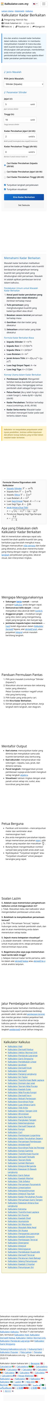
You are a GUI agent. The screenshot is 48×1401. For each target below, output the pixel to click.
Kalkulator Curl (15, 1132)
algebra (24, 775)
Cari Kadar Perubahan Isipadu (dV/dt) (22, 165)
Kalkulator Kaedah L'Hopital (21, 1264)
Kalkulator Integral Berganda (22, 1166)
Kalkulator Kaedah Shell (19, 1218)
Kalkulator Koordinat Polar (21, 1101)
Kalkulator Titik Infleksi (19, 1181)
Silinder (18, 488)
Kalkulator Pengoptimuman (21, 1190)
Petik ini (8, 26)
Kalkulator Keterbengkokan (21, 1123)
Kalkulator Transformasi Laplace (23, 1212)
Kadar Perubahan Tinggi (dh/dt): (20, 146)
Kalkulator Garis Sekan (19, 1175)
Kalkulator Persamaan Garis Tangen (25, 1199)
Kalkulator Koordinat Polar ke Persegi (26, 1147)
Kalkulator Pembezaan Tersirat (23, 1239)
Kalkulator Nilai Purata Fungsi (22, 1092)
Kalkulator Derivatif (17, 1071)
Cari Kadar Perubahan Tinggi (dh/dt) (25, 177)
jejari (38, 840)
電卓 (44, 1388)
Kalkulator (5, 1378)
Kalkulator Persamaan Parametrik (24, 1184)
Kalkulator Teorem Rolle (19, 1159)
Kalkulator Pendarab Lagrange (23, 1055)
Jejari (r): (8, 98)
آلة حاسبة (37, 1384)
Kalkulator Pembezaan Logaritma (24, 1135)
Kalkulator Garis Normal (19, 1117)
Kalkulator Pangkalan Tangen (22, 1120)
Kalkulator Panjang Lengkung (22, 1074)
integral (18, 632)
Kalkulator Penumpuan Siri (21, 1267)
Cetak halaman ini (12, 23)
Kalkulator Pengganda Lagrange (23, 1233)
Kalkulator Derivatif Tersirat (21, 1255)
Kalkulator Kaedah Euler (19, 1089)
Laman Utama (7, 11)
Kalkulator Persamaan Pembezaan (24, 1141)
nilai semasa (29, 545)
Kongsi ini (40, 26)
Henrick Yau (21, 19)
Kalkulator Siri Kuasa (18, 1230)
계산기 (8, 1391)
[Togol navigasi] (43, 3)
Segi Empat (17, 501)
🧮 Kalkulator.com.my (14, 3)
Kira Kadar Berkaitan (24, 197)
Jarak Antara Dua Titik (17, 507)
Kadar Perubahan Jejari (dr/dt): (20, 131)
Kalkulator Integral (17, 1245)
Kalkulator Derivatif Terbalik (21, 1156)
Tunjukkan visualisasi (17, 189)
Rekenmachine (20, 1384)
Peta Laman (26, 1352)
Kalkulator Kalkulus (9, 1331)
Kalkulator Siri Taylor (18, 1077)
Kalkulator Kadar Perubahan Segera (25, 1138)
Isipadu (10, 488)
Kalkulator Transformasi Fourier (23, 1153)
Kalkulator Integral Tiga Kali (21, 1193)
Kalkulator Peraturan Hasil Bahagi (24, 1258)
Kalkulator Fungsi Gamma (20, 1150)
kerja (19, 601)
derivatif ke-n (39, 961)
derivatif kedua (21, 961)
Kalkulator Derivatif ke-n (19, 1095)
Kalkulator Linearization (19, 1187)
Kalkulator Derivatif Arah (20, 1067)
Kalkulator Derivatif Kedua (20, 1049)
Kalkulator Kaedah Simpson (21, 1236)
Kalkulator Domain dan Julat (21, 1083)
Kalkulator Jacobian (17, 1064)
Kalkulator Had (15, 1046)
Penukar (38, 1352)
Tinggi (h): (9, 114)
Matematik (19, 11)
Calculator (12, 1369)
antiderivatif (14, 1029)
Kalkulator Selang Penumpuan (22, 1261)
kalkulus (18, 604)
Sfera (17, 494)
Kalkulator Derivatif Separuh (21, 1126)
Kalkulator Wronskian (18, 1113)
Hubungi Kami (35, 1349)
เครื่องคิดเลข (6, 1388)
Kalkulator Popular (9, 1352)
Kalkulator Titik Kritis (18, 1107)
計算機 (20, 1388)
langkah (5, 554)
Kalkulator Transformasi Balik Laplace (26, 1080)
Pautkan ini (23, 26)
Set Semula (24, 205)
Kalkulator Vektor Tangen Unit (22, 1110)
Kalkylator (5, 1381)
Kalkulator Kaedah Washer (21, 1178)
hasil (8, 626)
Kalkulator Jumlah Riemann (21, 1163)
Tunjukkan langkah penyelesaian (22, 185)
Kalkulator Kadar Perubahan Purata (25, 1196)
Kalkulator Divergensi (18, 1242)
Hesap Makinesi (26, 1375)
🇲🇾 (34, 4)
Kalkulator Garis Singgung (20, 1058)
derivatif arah (31, 629)
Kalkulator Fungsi (16, 1129)
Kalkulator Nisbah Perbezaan (22, 1098)
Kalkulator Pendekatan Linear (22, 1061)
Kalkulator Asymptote (18, 1221)
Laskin (18, 1381)
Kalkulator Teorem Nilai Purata (23, 1086)
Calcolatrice (5, 1366)
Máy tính (30, 1381)
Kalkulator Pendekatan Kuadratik (24, 1252)
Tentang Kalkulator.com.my (13, 1349)
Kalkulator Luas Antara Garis (21, 1104)
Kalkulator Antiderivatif (19, 1144)
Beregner (35, 1363)
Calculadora (22, 1366)
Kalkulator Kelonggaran (19, 1248)
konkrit (38, 610)
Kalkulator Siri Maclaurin (20, 1224)
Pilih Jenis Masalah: (14, 78)
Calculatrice (7, 1375)
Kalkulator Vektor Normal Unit (22, 1052)
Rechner (4, 1384)
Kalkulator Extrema (17, 1209)
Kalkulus (29, 11)
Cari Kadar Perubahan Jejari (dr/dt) (24, 171)
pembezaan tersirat (36, 1014)
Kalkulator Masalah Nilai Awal (22, 1227)
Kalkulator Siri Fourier (18, 1215)
